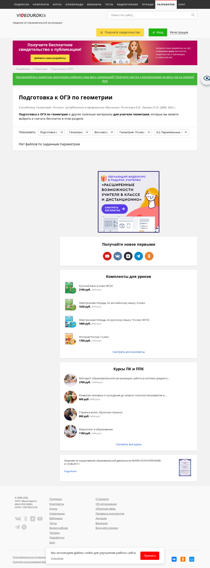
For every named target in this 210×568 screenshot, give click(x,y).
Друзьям (101, 518)
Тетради (148, 4)
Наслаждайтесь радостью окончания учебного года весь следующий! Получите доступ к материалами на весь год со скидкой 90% (105, 79)
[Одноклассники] (182, 559)
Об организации (106, 504)
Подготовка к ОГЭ (62, 69)
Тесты (109, 4)
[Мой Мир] (191, 559)
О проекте (102, 499)
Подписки (21, 4)
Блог (181, 4)
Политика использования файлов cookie (35, 561)
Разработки (166, 4)
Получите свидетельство (122, 32)
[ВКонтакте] (174, 559)
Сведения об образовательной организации (37, 22)
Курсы (57, 4)
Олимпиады (74, 4)
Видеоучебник (127, 4)
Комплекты (41, 4)
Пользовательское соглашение (30, 557)
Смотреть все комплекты (129, 352)
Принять (150, 556)
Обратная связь (106, 508)
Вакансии (102, 523)
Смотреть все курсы (129, 444)
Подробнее (70, 471)
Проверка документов (110, 513)
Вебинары (94, 4)
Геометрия (40, 69)
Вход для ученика (107, 528)
